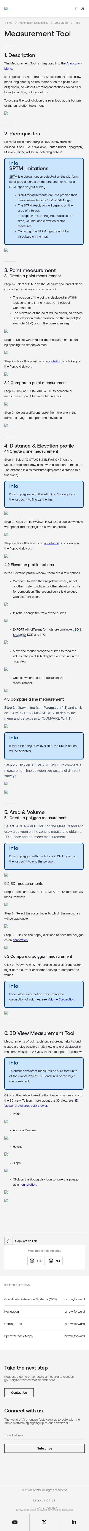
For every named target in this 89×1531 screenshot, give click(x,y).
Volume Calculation (61, 999)
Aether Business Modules (33, 22)
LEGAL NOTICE (44, 1500)
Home (8, 22)
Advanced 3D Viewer (32, 1105)
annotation (51, 543)
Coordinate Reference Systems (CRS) (30, 1299)
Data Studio (61, 22)
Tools (77, 22)
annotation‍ (53, 361)
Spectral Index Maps (18, 1336)
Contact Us (19, 1392)
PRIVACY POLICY (44, 1507)
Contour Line (13, 1324)
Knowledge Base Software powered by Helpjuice (44, 1509)
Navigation (11, 1311)
